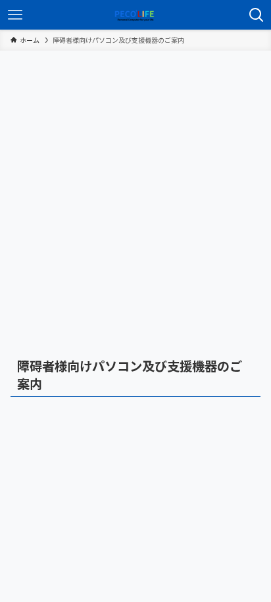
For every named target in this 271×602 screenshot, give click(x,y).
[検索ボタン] (256, 15)
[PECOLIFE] (135, 15)
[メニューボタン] (15, 15)
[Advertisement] (135, 192)
